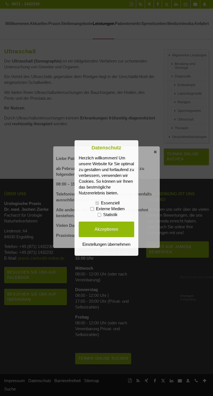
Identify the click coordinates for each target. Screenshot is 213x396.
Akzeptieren (106, 229)
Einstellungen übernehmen (106, 244)
